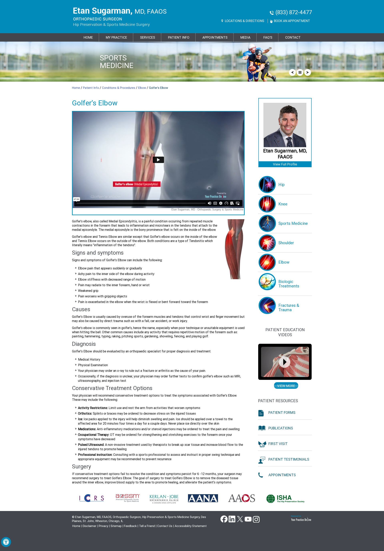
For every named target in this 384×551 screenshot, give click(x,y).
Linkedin (232, 519)
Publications (280, 428)
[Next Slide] (307, 72)
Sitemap (116, 526)
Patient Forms (281, 412)
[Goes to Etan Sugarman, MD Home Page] (120, 17)
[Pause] (300, 72)
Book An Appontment (292, 21)
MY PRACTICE (116, 37)
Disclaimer (89, 526)
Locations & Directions (244, 21)
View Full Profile (285, 164)
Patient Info (91, 88)
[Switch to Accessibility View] (6, 542)
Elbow (142, 88)
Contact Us (164, 526)
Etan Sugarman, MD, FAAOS (285, 154)
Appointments (214, 37)
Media (245, 37)
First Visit (278, 444)
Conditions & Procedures (119, 88)
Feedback (130, 526)
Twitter (240, 519)
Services (147, 37)
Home (88, 37)
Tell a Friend (147, 526)
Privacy (103, 526)
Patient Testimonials (288, 459)
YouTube (248, 519)
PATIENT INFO (178, 37)
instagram (256, 519)
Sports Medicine (116, 62)
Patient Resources (278, 400)
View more (286, 386)
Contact (293, 37)
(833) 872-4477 (293, 12)
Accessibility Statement (191, 526)
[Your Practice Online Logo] (301, 518)
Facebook (224, 519)
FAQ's (267, 37)
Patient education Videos (285, 332)
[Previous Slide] (292, 72)
